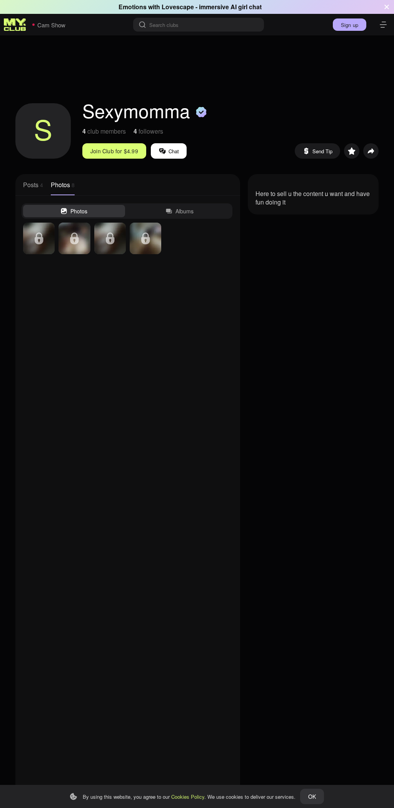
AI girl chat (246, 6)
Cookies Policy (187, 796)
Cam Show (51, 25)
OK (312, 796)
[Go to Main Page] (15, 24)
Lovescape (178, 6)
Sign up (349, 24)
